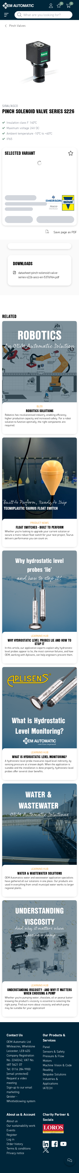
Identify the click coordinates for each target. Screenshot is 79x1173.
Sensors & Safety (54, 1051)
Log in (10, 1139)
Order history (15, 1144)
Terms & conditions (19, 1148)
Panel (46, 1047)
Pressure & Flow (53, 1056)
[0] (59, 5)
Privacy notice (15, 1153)
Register (12, 1135)
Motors (47, 1061)
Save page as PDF (65, 232)
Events (11, 1130)
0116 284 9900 (21, 1069)
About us (12, 1121)
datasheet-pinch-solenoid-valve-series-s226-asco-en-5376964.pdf (38, 275)
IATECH (47, 1088)
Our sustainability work (21, 1126)
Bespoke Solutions (54, 1074)
